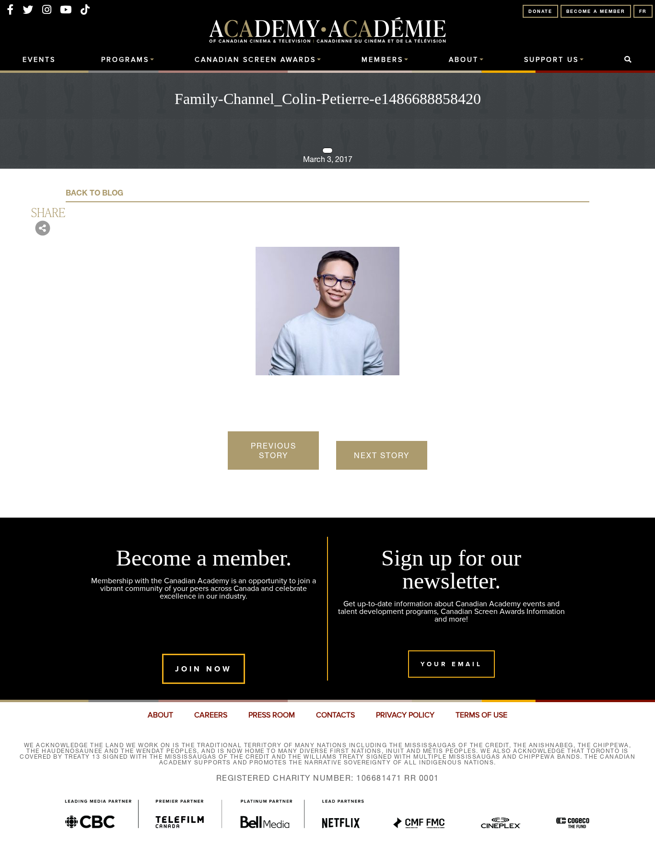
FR (643, 11)
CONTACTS (335, 715)
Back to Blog (94, 192)
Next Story (381, 455)
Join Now (203, 668)
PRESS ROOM (271, 715)
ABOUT (160, 715)
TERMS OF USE (481, 715)
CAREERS (210, 715)
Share (48, 212)
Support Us (551, 60)
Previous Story (273, 450)
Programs (125, 60)
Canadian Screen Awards (255, 60)
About (464, 60)
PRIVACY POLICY (405, 715)
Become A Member (595, 11)
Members (382, 60)
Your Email (451, 664)
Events (39, 60)
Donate (540, 11)
